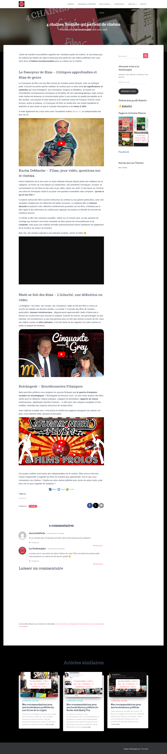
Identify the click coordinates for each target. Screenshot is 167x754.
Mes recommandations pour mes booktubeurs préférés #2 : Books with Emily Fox (82, 707)
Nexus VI (76, 111)
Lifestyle (132, 4)
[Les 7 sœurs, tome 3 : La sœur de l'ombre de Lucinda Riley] (125, 139)
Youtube (33, 506)
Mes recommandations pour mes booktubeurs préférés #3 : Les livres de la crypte (38, 707)
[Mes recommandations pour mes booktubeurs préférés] (128, 684)
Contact (143, 4)
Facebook (123, 152)
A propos (70, 4)
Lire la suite (49, 724)
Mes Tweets (122, 167)
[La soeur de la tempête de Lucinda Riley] (141, 124)
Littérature (118, 4)
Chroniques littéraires (86, 4)
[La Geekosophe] (21, 4)
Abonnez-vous (128, 91)
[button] (110, 4)
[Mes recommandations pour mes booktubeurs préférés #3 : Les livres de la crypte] (39, 684)
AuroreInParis (37, 533)
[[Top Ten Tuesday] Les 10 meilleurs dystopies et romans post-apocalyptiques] (141, 139)
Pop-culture (104, 4)
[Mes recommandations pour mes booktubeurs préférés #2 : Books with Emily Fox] (83, 684)
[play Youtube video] (61, 143)
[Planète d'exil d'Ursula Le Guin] (125, 124)
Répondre (99, 546)
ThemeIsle (144, 749)
